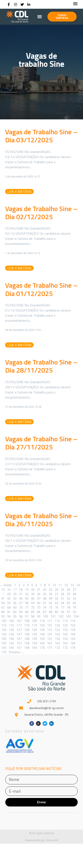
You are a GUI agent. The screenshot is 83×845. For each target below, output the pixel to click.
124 (72, 625)
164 (72, 643)
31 (21, 594)
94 (9, 616)
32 (27, 594)
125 (3, 630)
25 (62, 589)
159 (34, 643)
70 (21, 607)
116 (11, 625)
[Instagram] (15, 4)
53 (74, 598)
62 (50, 603)
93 (3, 616)
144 (72, 634)
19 (27, 589)
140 (42, 634)
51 (62, 598)
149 (34, 639)
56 (15, 603)
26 (68, 589)
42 (9, 598)
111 (49, 621)
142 (57, 634)
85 (32, 612)
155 (3, 643)
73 (38, 607)
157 (19, 643)
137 (19, 634)
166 (11, 647)
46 (32, 598)
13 (72, 585)
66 (74, 603)
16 (9, 589)
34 (38, 594)
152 (57, 639)
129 (34, 630)
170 (42, 647)
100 (45, 616)
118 (26, 625)
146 (11, 639)
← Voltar (6, 585)
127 (19, 630)
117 (19, 625)
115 (3, 625)
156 (11, 643)
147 (19, 639)
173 (65, 647)
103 (68, 616)
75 (50, 607)
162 (57, 643)
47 (38, 598)
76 (56, 607)
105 (3, 621)
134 (72, 630)
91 (68, 612)
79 (74, 607)
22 (44, 589)
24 (56, 589)
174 (72, 647)
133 (65, 630)
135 (3, 634)
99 (38, 616)
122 (57, 625)
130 (42, 630)
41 (3, 598)
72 (32, 607)
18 (21, 589)
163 (65, 643)
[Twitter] (22, 4)
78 (68, 607)
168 (26, 647)
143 (65, 634)
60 (38, 603)
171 (49, 647)
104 (76, 616)
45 (27, 598)
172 (57, 647)
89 (56, 612)
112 (57, 621)
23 (50, 589)
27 (74, 589)
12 (66, 585)
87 (44, 612)
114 (72, 621)
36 (50, 594)
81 (9, 612)
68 (9, 607)
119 (34, 625)
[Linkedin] (28, 4)
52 (68, 598)
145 (3, 639)
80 (3, 612)
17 (15, 589)
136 (11, 634)
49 (50, 598)
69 (15, 607)
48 (44, 598)
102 (60, 616)
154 (72, 639)
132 (57, 630)
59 (32, 603)
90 (62, 612)
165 (3, 647)
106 (11, 621)
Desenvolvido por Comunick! (41, 840)
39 (68, 594)
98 (32, 616)
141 (49, 634)
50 (56, 598)
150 (42, 639)
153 (65, 639)
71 (27, 607)
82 (15, 612)
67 (3, 607)
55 (9, 603)
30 (15, 594)
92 (74, 612)
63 (56, 603)
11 (60, 585)
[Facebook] (8, 4)
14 (78, 585)
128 (26, 630)
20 (32, 589)
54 (3, 603)
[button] (75, 3)
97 (27, 616)
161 (49, 643)
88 (50, 612)
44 (21, 598)
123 (65, 625)
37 (56, 594)
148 (26, 639)
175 (3, 652)
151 (49, 639)
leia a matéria (19, 191)
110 (42, 621)
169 (34, 647)
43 (15, 598)
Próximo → (16, 652)
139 (34, 634)
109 (34, 621)
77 (62, 607)
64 (62, 603)
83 (21, 612)
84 (27, 612)
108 (26, 621)
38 (62, 594)
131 (49, 630)
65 (68, 603)
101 (53, 616)
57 (21, 603)
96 (21, 616)
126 (11, 630)
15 (3, 589)
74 (44, 607)
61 (44, 603)
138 (26, 634)
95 (15, 616)
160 (42, 643)
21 (38, 589)
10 (54, 585)
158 (26, 643)
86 (38, 612)
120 (42, 625)
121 (49, 625)
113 (65, 621)
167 (19, 647)
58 (27, 603)
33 (32, 594)
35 (44, 594)
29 (9, 594)
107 (19, 621)
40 (74, 594)
